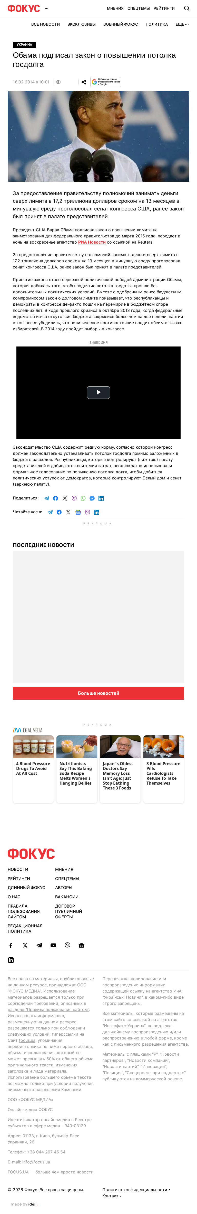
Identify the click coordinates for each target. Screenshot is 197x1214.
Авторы (63, 887)
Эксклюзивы (81, 24)
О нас (14, 896)
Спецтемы (138, 8)
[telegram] (39, 945)
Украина (24, 45)
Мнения (115, 8)
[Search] (186, 8)
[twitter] (25, 945)
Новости (18, 869)
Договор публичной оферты (68, 911)
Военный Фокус (120, 24)
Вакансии (66, 896)
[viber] (67, 945)
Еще (180, 24)
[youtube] (53, 945)
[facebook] (11, 945)
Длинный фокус (26, 887)
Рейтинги (164, 8)
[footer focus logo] (31, 854)
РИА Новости (92, 242)
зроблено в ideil (24, 1204)
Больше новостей (98, 693)
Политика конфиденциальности (134, 1189)
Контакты (112, 1195)
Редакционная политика (25, 928)
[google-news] (81, 945)
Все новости (45, 24)
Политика (157, 24)
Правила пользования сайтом (24, 911)
